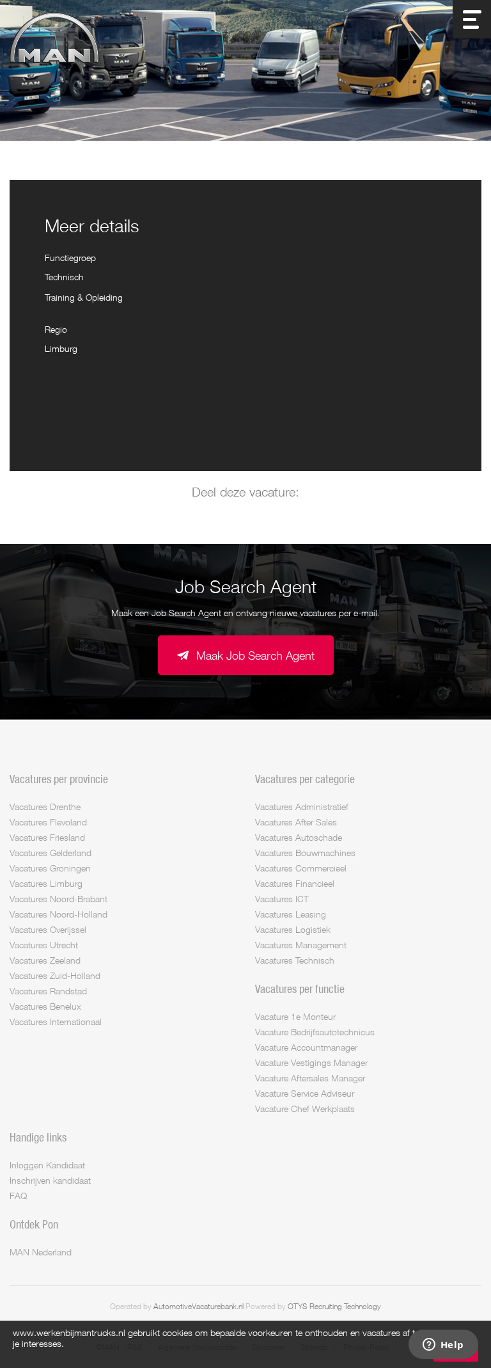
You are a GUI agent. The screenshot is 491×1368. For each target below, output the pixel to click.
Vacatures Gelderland (50, 852)
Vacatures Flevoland (48, 821)
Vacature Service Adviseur (304, 1093)
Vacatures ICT (282, 898)
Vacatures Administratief (301, 806)
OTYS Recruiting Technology (334, 1306)
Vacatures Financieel (294, 883)
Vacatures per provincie (59, 779)
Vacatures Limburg (46, 883)
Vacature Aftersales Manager (310, 1077)
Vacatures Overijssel (48, 929)
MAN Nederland (41, 1251)
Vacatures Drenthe (45, 806)
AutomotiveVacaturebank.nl (198, 1306)
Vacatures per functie (300, 989)
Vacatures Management (301, 944)
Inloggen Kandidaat (47, 1164)
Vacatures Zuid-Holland (55, 975)
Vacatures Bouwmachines (305, 852)
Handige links (38, 1137)
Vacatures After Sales (296, 821)
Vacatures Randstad (48, 990)
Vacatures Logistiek (293, 929)
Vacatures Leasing (290, 914)
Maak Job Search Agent (255, 655)
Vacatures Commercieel (301, 868)
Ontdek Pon (34, 1224)
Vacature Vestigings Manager (311, 1062)
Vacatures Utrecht (44, 944)
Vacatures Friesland (47, 837)
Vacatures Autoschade (298, 837)
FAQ (18, 1195)
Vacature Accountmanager (306, 1047)
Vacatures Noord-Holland (58, 914)
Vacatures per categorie (305, 779)
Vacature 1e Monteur (295, 1016)
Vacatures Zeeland (45, 960)
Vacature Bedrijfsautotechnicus (315, 1031)
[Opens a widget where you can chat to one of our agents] (443, 1346)
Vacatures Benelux (45, 1006)
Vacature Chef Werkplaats (305, 1108)
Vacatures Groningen (50, 868)
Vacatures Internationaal (56, 1021)
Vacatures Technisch (294, 960)
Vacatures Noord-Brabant (58, 898)
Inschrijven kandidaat (50, 1180)
